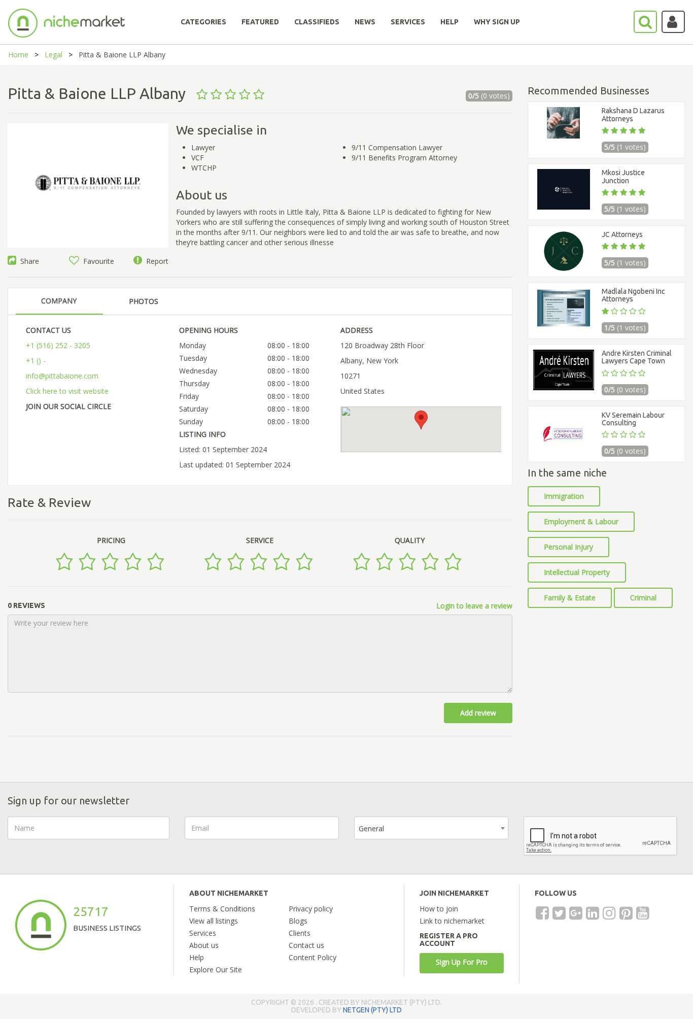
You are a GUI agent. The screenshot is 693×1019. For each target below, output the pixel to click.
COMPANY (59, 300)
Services (202, 933)
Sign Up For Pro (462, 962)
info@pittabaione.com (62, 376)
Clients (299, 933)
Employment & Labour (581, 521)
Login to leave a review (474, 605)
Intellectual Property (577, 572)
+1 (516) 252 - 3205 (58, 345)
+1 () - (36, 360)
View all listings (213, 921)
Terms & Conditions (222, 908)
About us (204, 945)
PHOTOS (143, 301)
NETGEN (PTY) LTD (372, 1010)
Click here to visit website (67, 391)
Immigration (564, 496)
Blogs (298, 921)
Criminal (643, 597)
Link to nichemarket (452, 921)
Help (196, 957)
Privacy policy (311, 908)
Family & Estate (570, 597)
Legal (53, 54)
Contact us (306, 945)
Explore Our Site (215, 969)
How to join (439, 908)
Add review (478, 713)
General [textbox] (371, 828)
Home (18, 54)
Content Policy (312, 957)
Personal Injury (568, 547)
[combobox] (431, 828)
